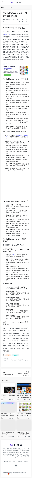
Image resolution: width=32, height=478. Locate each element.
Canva (15, 255)
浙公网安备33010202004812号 (16, 475)
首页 (3, 7)
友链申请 (6, 462)
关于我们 (26, 462)
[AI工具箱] (16, 2)
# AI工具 (8, 355)
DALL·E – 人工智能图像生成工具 (8, 397)
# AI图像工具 (15, 355)
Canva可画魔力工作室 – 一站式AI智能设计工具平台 (24, 434)
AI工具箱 (14, 473)
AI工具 (6, 7)
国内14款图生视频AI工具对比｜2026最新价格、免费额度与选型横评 (24, 397)
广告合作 (19, 462)
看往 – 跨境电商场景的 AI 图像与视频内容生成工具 (24, 415)
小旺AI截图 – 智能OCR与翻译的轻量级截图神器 (8, 415)
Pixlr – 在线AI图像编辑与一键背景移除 (8, 434)
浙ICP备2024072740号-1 (22, 473)
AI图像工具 (7, 34)
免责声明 (12, 462)
